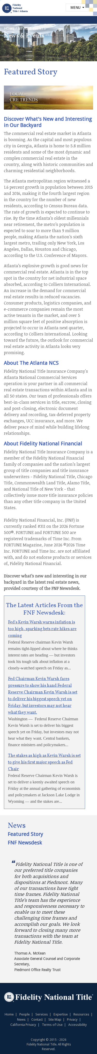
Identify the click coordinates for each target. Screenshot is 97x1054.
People (24, 1014)
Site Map (54, 1019)
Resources (81, 1014)
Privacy (72, 1019)
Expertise (61, 1014)
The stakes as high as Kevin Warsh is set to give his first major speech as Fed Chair (44, 762)
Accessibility (77, 1025)
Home (9, 1014)
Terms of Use (52, 1025)
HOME (9, 28)
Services (41, 1014)
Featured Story (25, 834)
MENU (75, 7)
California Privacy (23, 1025)
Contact (37, 1019)
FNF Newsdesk (25, 842)
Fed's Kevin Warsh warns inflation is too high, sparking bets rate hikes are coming (42, 629)
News (21, 1019)
